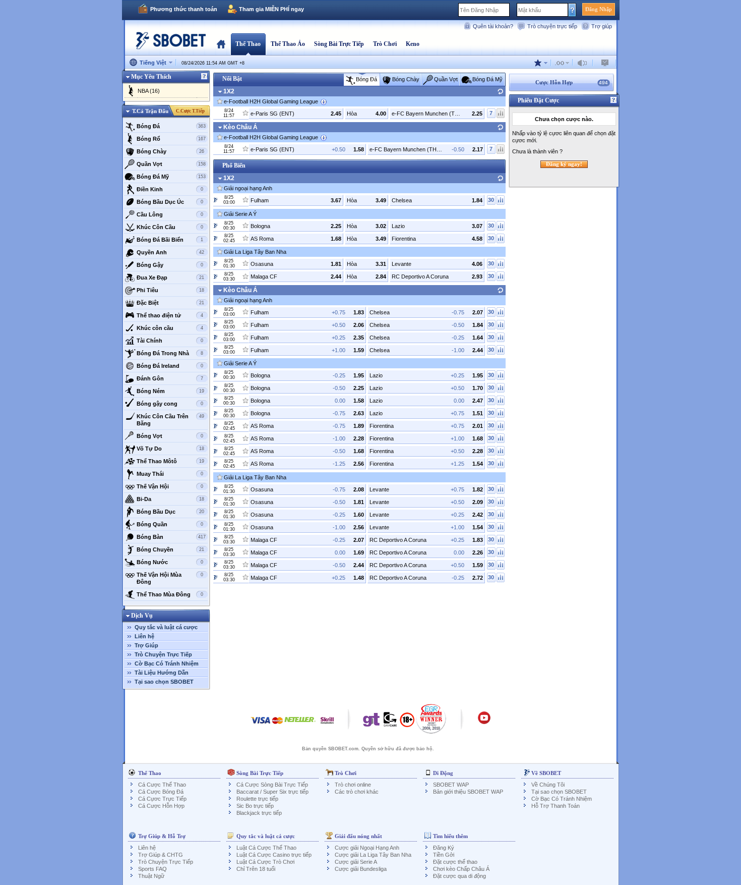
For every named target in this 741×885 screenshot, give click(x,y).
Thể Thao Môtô (171, 461)
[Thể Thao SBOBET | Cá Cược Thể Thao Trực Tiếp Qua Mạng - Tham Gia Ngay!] (168, 42)
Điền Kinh (170, 189)
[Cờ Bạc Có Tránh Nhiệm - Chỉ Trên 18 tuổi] (407, 723)
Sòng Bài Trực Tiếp (339, 43)
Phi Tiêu (171, 290)
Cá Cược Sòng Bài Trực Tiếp (272, 785)
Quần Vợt (171, 164)
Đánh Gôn (170, 378)
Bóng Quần (170, 524)
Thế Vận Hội (170, 486)
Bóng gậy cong (170, 404)
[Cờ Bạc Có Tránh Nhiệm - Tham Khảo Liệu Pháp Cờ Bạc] (371, 722)
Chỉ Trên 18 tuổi (255, 869)
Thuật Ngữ (151, 876)
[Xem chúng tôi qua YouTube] (484, 722)
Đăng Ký (443, 848)
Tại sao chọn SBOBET (164, 682)
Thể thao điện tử (170, 315)
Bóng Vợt (170, 436)
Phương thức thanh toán (183, 9)
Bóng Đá (171, 126)
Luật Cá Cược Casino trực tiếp (274, 855)
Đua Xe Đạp (171, 277)
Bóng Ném (171, 391)
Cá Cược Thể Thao (162, 785)
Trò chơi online (353, 785)
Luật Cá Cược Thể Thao (266, 848)
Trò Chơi (385, 43)
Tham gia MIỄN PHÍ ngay (271, 9)
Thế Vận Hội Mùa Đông (170, 578)
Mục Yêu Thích (151, 76)
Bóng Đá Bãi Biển (170, 240)
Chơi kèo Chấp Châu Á (461, 869)
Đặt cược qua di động (459, 876)
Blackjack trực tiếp (259, 813)
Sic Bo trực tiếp (255, 806)
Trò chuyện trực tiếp (552, 26)
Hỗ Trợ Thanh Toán (555, 806)
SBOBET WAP (451, 785)
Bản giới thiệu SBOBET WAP (468, 792)
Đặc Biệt (171, 303)
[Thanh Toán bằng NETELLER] (300, 725)
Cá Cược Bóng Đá (160, 792)
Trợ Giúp (146, 645)
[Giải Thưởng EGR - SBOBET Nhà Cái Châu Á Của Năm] (431, 718)
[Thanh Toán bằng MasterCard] (277, 725)
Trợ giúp (601, 26)
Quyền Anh (171, 252)
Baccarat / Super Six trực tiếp (272, 792)
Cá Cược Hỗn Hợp (161, 806)
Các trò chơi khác (357, 792)
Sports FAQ (152, 869)
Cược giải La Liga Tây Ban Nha (373, 855)
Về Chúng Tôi (548, 785)
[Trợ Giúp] (204, 76)
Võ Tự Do (171, 449)
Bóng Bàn (171, 537)
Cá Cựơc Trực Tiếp (162, 799)
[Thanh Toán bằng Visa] (261, 725)
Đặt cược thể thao (455, 862)
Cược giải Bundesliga (361, 869)
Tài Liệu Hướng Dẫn (162, 673)
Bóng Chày (171, 151)
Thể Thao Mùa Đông (170, 594)
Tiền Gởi (443, 855)
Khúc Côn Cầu (170, 227)
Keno (412, 43)
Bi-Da (171, 499)
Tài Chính (170, 341)
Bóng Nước (170, 562)
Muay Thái (170, 474)
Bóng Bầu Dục (171, 512)
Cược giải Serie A (356, 862)
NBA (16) (149, 91)
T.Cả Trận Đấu (150, 111)
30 (491, 200)
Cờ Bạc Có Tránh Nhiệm (167, 663)
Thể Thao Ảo (288, 43)
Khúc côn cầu (170, 328)
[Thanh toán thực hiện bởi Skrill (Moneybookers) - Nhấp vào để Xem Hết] (327, 725)
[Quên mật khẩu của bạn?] (572, 9)
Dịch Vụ (142, 615)
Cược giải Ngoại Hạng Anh (367, 848)
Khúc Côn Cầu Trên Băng (171, 419)
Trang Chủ (221, 44)
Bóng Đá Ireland (170, 366)
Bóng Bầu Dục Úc (170, 202)
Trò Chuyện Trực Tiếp (163, 654)
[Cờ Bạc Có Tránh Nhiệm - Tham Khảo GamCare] (390, 722)
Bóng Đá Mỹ (171, 177)
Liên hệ (144, 636)
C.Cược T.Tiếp (190, 111)
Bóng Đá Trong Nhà (170, 353)
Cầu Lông (170, 214)
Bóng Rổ (171, 139)
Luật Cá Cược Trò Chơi (265, 862)
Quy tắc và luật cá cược (166, 627)
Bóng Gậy (170, 265)
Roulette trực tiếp (257, 799)
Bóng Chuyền (171, 549)
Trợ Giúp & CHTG (160, 855)
